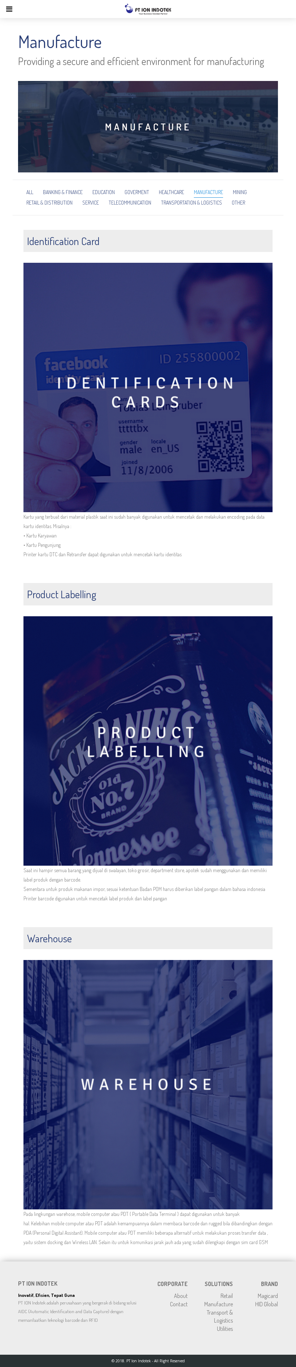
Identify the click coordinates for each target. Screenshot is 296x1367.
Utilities (225, 1328)
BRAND (269, 1283)
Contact (179, 1304)
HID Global (266, 1304)
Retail (227, 1295)
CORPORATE (172, 1283)
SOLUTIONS (219, 1283)
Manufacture (218, 1304)
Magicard (268, 1295)
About (181, 1295)
